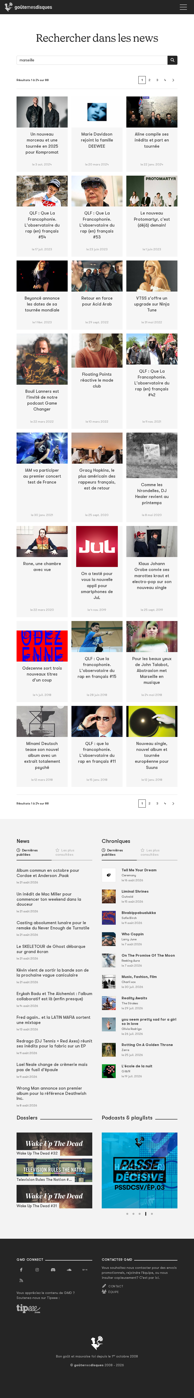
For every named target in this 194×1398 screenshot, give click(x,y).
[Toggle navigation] (183, 7)
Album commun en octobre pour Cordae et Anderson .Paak (48, 873)
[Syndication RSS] (21, 1280)
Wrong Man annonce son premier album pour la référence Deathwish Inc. (51, 1093)
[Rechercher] (172, 60)
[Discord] (53, 1270)
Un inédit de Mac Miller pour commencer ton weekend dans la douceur (49, 899)
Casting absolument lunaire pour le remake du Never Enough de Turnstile (53, 925)
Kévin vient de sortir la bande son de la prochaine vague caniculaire (53, 973)
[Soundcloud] (69, 1270)
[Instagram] (37, 1270)
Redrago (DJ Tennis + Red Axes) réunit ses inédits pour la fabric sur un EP (54, 1044)
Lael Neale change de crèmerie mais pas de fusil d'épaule (52, 1067)
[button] (127, 1213)
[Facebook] (21, 1270)
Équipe (113, 1292)
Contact (115, 1286)
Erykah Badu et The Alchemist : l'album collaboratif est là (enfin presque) (54, 996)
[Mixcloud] (85, 1270)
